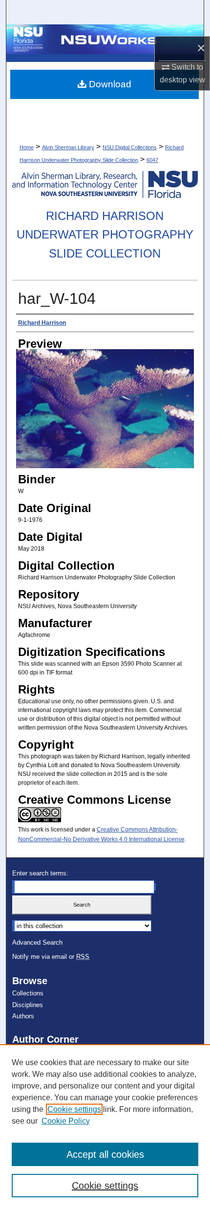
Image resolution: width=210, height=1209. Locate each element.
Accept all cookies (105, 1154)
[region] (105, 1126)
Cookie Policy (66, 1121)
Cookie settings (74, 1109)
